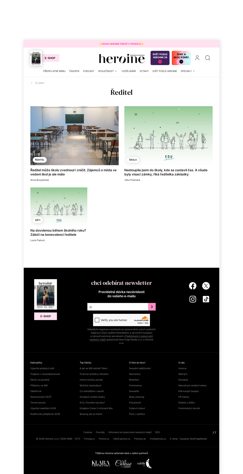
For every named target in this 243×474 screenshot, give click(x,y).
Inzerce (182, 368)
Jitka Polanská (132, 179)
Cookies (87, 432)
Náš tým (182, 374)
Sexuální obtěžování (140, 368)
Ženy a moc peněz (181, 56)
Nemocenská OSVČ (40, 396)
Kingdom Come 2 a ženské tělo (96, 408)
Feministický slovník (189, 408)
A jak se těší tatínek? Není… (94, 368)
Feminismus (135, 385)
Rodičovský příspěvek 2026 (45, 414)
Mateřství (134, 379)
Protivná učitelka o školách (94, 374)
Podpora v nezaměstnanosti (45, 374)
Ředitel (39, 159)
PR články (183, 396)
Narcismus (134, 374)
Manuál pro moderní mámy (192, 385)
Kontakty (183, 379)
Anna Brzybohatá (39, 179)
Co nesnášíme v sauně (92, 391)
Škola (133, 159)
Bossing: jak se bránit (91, 414)
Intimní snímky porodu (91, 379)
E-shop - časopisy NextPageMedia (188, 438)
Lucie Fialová (37, 240)
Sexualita (134, 391)
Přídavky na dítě (39, 385)
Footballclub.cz (158, 438)
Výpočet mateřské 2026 (43, 408)
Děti (37, 220)
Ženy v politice (137, 414)
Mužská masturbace (90, 385)
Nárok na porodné (39, 379)
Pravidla (100, 432)
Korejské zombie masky (92, 396)
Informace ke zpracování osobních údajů (129, 432)
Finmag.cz (89, 438)
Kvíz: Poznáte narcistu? (92, 402)
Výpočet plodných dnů (42, 368)
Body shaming (136, 396)
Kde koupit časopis (188, 391)
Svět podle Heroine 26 (160, 56)
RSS (157, 432)
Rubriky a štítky (186, 402)
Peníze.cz (104, 438)
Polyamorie (135, 402)
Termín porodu (38, 402)
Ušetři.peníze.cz (121, 438)
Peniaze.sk (140, 438)
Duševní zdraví (137, 408)
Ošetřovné (35, 391)
